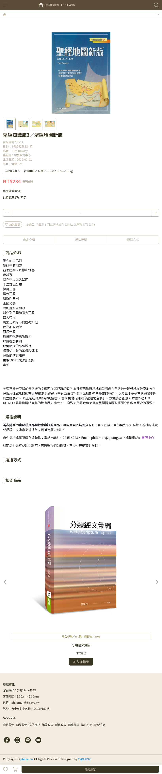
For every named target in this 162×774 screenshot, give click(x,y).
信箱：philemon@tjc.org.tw (21, 702)
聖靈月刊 (86, 725)
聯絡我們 (8, 725)
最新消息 (99, 725)
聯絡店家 (90, 769)
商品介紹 (29, 240)
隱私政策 (60, 725)
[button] (156, 582)
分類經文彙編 (81, 645)
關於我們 (21, 725)
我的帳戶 (34, 725)
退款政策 (47, 725)
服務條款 (73, 725)
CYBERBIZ (84, 759)
